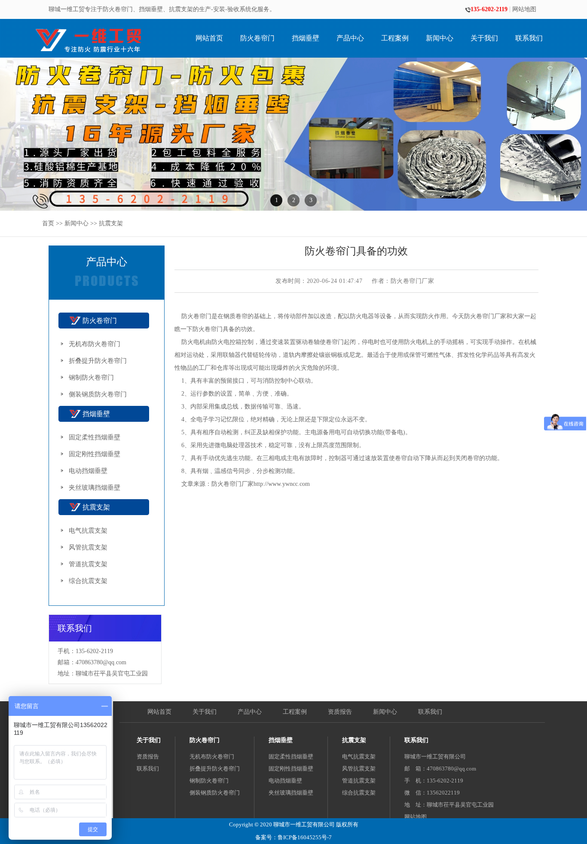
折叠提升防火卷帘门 (98, 360)
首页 (48, 223)
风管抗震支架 (88, 547)
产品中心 (350, 38)
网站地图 (524, 9)
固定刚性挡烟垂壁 (94, 454)
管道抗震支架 (88, 564)
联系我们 (529, 38)
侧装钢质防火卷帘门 (98, 394)
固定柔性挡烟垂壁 (94, 437)
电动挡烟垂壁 (88, 470)
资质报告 (340, 712)
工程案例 (395, 38)
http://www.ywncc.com (282, 484)
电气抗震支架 (88, 530)
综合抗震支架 (88, 580)
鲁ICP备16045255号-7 (305, 837)
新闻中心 (439, 38)
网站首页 (209, 38)
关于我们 (484, 38)
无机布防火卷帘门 (94, 344)
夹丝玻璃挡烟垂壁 (94, 487)
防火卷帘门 (257, 38)
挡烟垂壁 (305, 38)
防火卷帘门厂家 (485, 316)
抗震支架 (111, 223)
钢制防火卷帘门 (91, 377)
